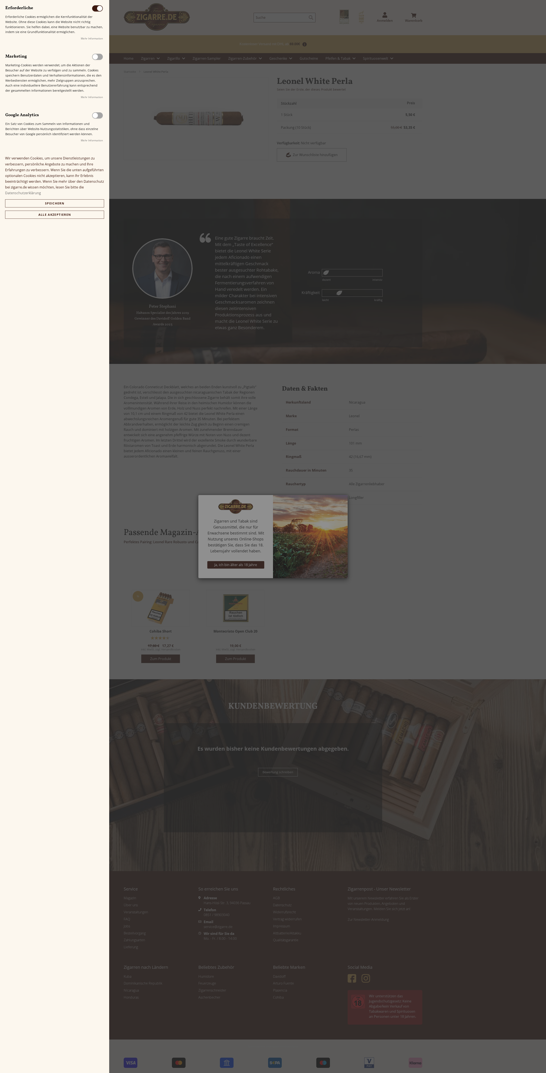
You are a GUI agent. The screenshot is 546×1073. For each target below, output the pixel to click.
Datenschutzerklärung (23, 193)
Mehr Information (92, 38)
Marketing (97, 57)
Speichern (54, 203)
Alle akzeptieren (54, 215)
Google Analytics (97, 115)
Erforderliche (97, 8)
